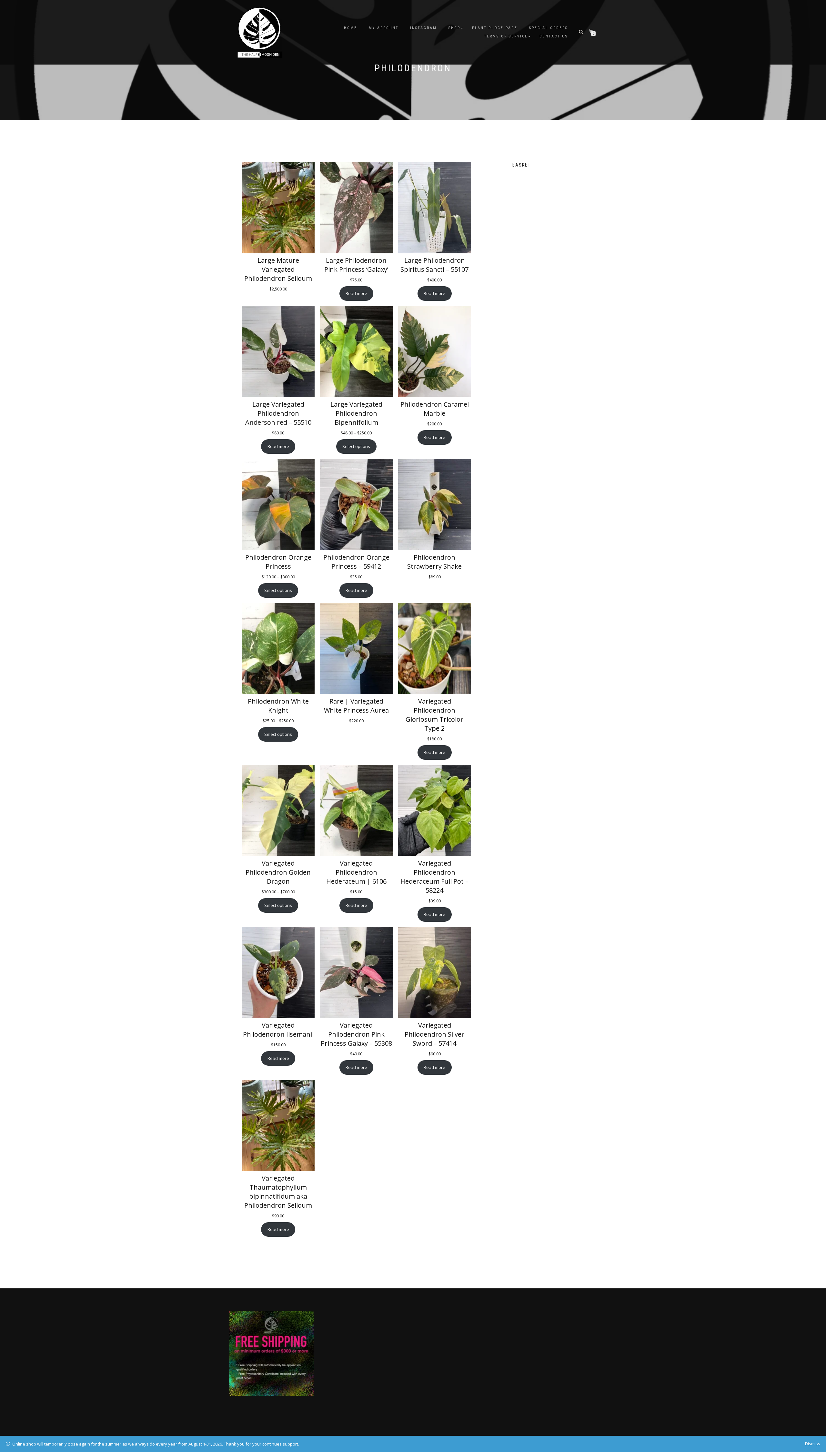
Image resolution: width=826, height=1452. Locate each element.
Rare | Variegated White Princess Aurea (356, 706)
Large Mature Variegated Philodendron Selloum (278, 269)
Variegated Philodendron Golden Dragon (278, 872)
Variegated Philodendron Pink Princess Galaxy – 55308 (356, 1034)
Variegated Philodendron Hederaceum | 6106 (356, 872)
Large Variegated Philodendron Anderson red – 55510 (278, 413)
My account (383, 28)
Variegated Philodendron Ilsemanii (278, 1030)
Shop (454, 28)
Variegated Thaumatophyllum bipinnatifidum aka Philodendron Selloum (278, 1192)
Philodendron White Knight (278, 706)
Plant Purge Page (495, 28)
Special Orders (548, 28)
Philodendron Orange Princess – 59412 (356, 562)
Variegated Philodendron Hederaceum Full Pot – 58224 (434, 877)
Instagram (423, 28)
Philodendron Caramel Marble (434, 409)
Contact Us (553, 36)
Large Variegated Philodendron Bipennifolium (356, 413)
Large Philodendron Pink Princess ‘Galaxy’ (356, 265)
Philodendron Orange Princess (278, 562)
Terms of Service (506, 36)
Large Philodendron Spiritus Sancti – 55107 (434, 265)
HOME (350, 28)
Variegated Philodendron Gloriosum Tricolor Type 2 (434, 715)
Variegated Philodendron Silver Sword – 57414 (434, 1034)
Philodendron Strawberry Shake (434, 562)
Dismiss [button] (812, 1444)
